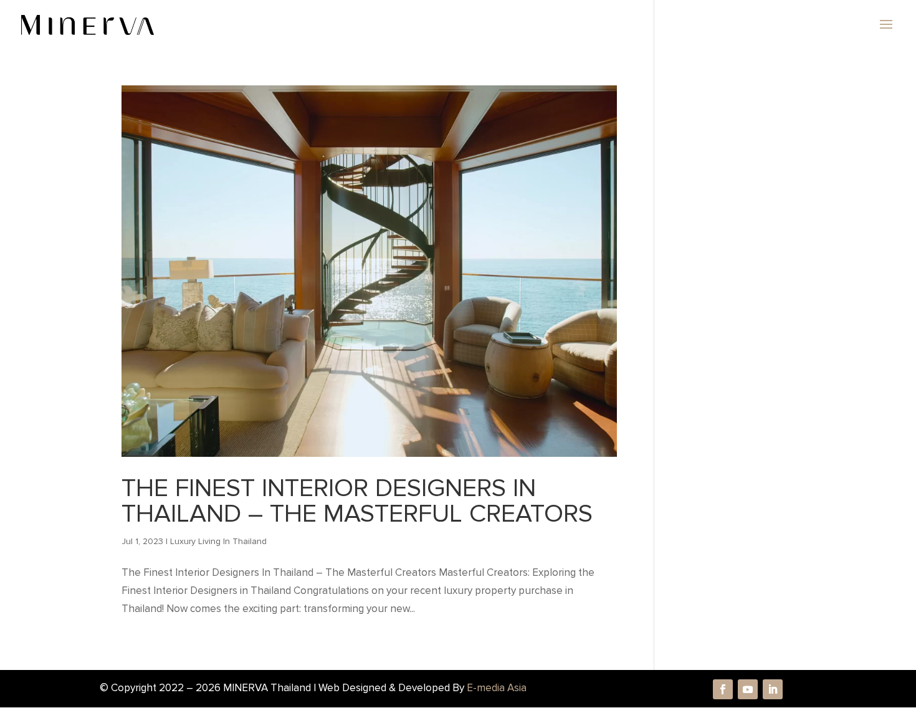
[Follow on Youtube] (748, 689)
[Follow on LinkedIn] (773, 689)
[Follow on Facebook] (723, 689)
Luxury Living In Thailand (218, 541)
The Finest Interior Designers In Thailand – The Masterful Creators (357, 500)
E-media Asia (497, 687)
